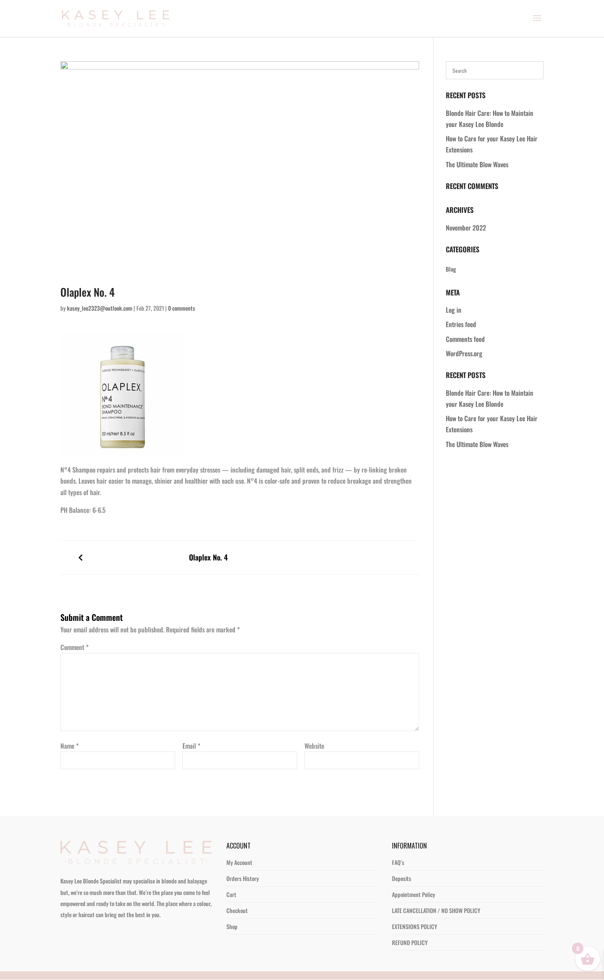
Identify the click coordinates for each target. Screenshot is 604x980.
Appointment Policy (413, 872)
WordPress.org (464, 353)
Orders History (242, 856)
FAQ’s (398, 840)
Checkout (237, 888)
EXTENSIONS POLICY (414, 904)
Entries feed (461, 324)
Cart (231, 872)
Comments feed (465, 339)
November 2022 (466, 228)
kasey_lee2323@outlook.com (99, 308)
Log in (453, 310)
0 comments (181, 308)
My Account (239, 840)
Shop (231, 904)
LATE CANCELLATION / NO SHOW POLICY (436, 888)
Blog (451, 269)
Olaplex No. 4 (208, 557)
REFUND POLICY (410, 920)
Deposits (401, 856)
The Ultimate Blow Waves (477, 164)
